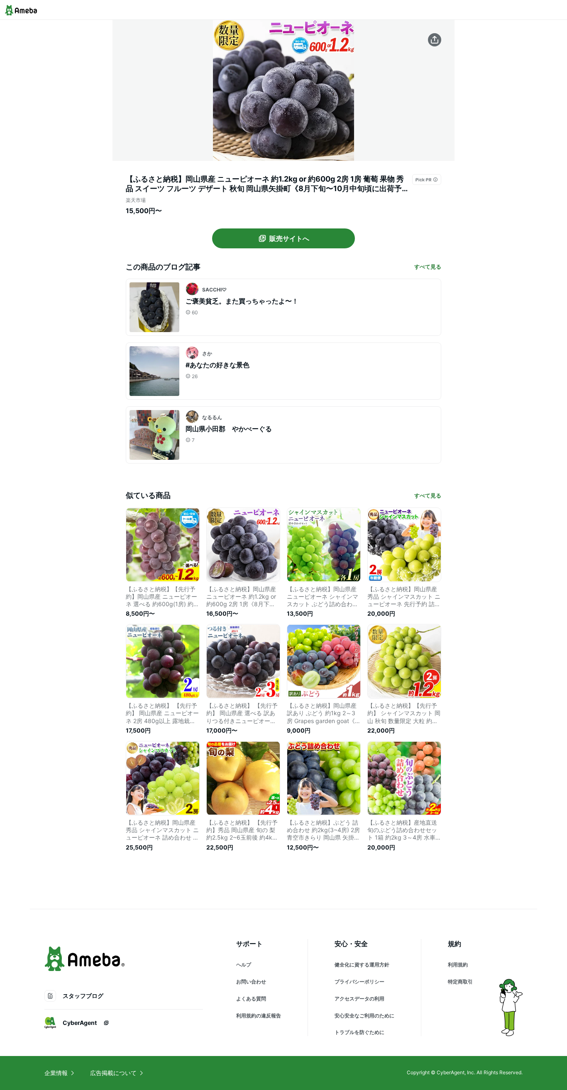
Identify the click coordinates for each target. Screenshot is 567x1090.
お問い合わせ (251, 981)
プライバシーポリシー (359, 981)
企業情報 (56, 1072)
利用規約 (458, 964)
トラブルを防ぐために (359, 1032)
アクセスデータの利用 (359, 998)
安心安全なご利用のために (364, 1015)
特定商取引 (460, 981)
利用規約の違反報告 (258, 1015)
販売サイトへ (289, 238)
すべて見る (427, 266)
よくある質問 (251, 998)
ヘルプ (243, 964)
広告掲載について (113, 1072)
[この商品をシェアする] (434, 39)
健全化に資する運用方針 (362, 964)
